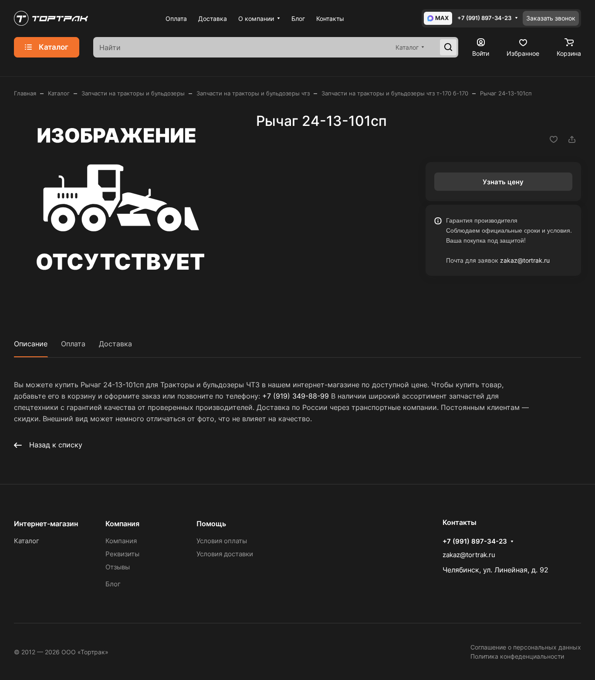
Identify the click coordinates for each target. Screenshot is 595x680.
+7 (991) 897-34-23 (484, 18)
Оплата (73, 343)
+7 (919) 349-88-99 (295, 396)
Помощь (211, 523)
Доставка (115, 343)
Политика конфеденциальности (517, 656)
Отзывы (117, 567)
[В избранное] (553, 139)
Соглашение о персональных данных (525, 647)
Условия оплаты (221, 541)
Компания (122, 523)
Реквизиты (122, 554)
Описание (30, 343)
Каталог (26, 541)
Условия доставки (224, 554)
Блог (113, 584)
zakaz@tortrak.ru (525, 260)
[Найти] (448, 47)
